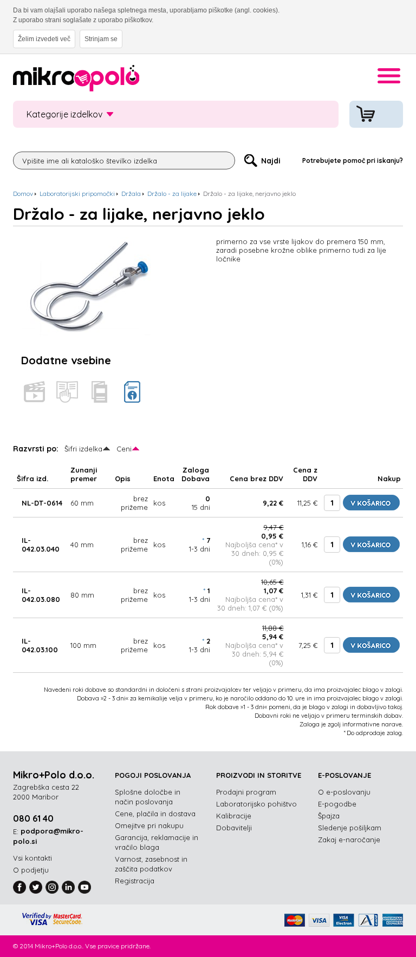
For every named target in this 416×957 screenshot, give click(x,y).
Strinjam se (101, 39)
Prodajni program (246, 792)
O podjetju (31, 870)
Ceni (124, 448)
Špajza (329, 815)
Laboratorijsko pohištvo (256, 803)
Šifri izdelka (83, 448)
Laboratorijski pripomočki (77, 193)
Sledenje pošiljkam (349, 827)
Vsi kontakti (32, 858)
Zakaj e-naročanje (349, 839)
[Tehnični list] (132, 391)
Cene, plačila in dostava (155, 813)
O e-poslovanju (344, 792)
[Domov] (76, 80)
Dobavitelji (234, 827)
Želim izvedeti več (44, 39)
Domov (23, 193)
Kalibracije (233, 815)
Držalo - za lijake (172, 193)
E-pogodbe (337, 803)
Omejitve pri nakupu (149, 825)
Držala (131, 193)
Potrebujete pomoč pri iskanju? (352, 160)
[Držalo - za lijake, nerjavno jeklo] (86, 241)
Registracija (134, 880)
